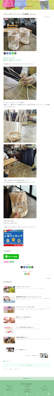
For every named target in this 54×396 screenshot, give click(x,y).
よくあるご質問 (27, 389)
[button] (15, 53)
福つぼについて (9, 385)
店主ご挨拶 (27, 385)
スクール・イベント (44, 387)
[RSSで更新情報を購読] (28, 274)
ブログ (27, 387)
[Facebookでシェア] (7, 53)
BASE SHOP (27, 391)
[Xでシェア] (5, 53)
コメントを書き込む (27, 365)
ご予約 (9, 387)
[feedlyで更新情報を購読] (25, 274)
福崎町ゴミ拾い (9, 389)
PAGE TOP (27, 378)
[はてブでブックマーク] (10, 53)
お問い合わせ (44, 389)
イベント (6, 261)
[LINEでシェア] (13, 53)
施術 (45, 385)
